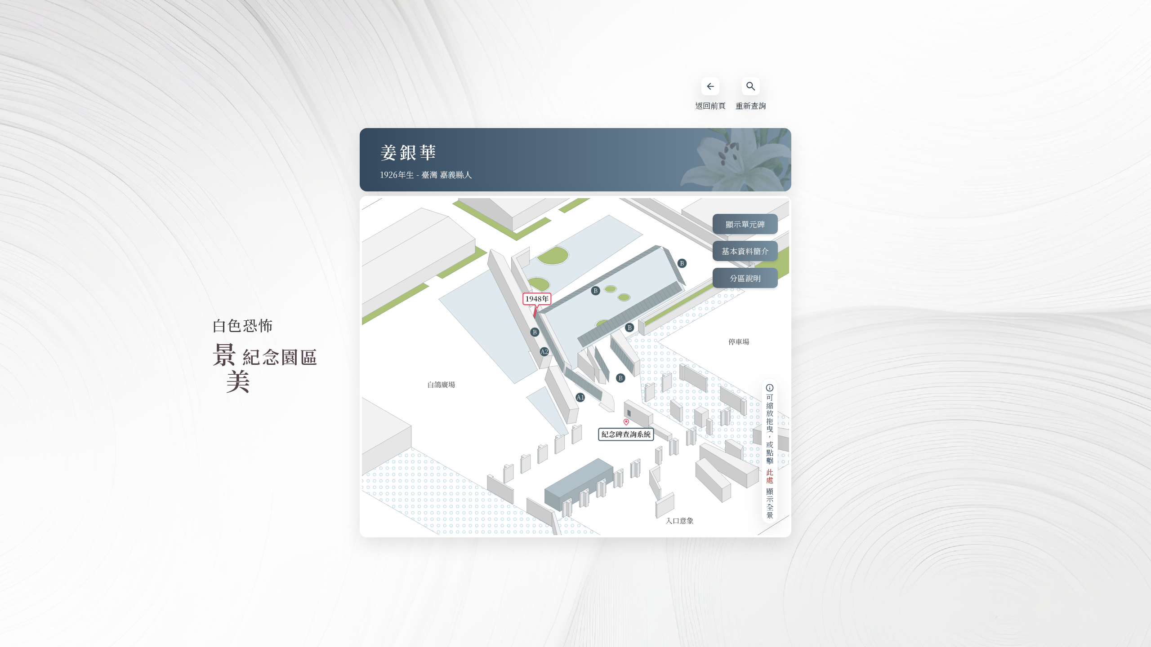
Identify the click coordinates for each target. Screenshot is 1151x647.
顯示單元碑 (745, 224)
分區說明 (745, 278)
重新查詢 (751, 105)
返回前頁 (710, 105)
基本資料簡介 (745, 251)
